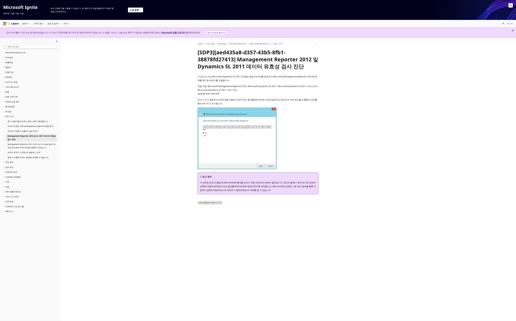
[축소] (57, 41)
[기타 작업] (316, 44)
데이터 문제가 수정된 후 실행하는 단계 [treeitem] (24, 152)
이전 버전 (210, 43)
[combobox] (30, 47)
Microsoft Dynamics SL (260, 43)
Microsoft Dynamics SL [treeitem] (15, 52)
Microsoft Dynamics (238, 43)
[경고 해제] (510, 5)
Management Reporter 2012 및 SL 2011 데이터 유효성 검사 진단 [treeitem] (32, 138)
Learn (200, 43)
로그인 (510, 23)
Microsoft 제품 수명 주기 (174, 32)
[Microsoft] (5, 23)
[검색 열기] (503, 23)
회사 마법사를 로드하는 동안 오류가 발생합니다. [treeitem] (28, 121)
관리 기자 (278, 43)
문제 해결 (222, 43)
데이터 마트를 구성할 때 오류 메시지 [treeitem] (23, 131)
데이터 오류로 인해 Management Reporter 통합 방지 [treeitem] (30, 126)
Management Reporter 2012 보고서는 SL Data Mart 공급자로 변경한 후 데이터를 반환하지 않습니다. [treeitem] (31, 146)
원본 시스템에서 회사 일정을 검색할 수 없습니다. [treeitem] (28, 157)
